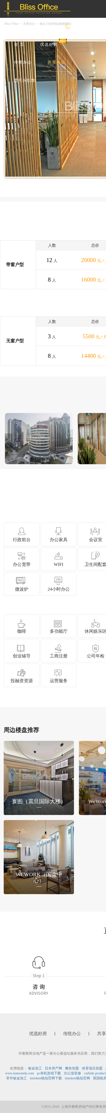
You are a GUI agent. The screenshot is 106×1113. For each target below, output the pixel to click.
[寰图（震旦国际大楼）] (39, 777)
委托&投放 (24, 80)
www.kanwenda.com (19, 1073)
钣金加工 (35, 1068)
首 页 (19, 44)
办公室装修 (72, 1073)
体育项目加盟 (92, 1068)
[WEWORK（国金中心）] (39, 856)
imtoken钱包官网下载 (46, 1078)
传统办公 (23, 62)
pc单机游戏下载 (49, 1073)
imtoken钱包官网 (77, 1078)
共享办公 (56, 62)
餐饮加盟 (72, 1068)
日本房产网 (53, 1068)
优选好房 (49, 44)
